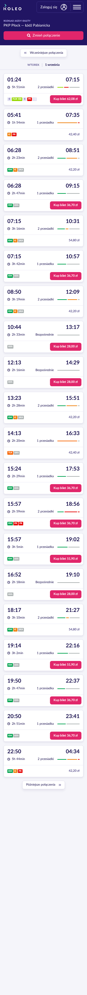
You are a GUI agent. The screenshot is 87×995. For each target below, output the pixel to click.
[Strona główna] (12, 7)
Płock (15, 25)
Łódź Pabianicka (37, 25)
